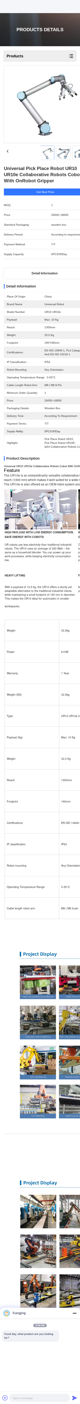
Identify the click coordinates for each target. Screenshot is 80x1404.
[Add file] (5, 1398)
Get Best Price (45, 192)
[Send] (74, 1398)
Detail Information (45, 273)
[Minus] (74, 1313)
